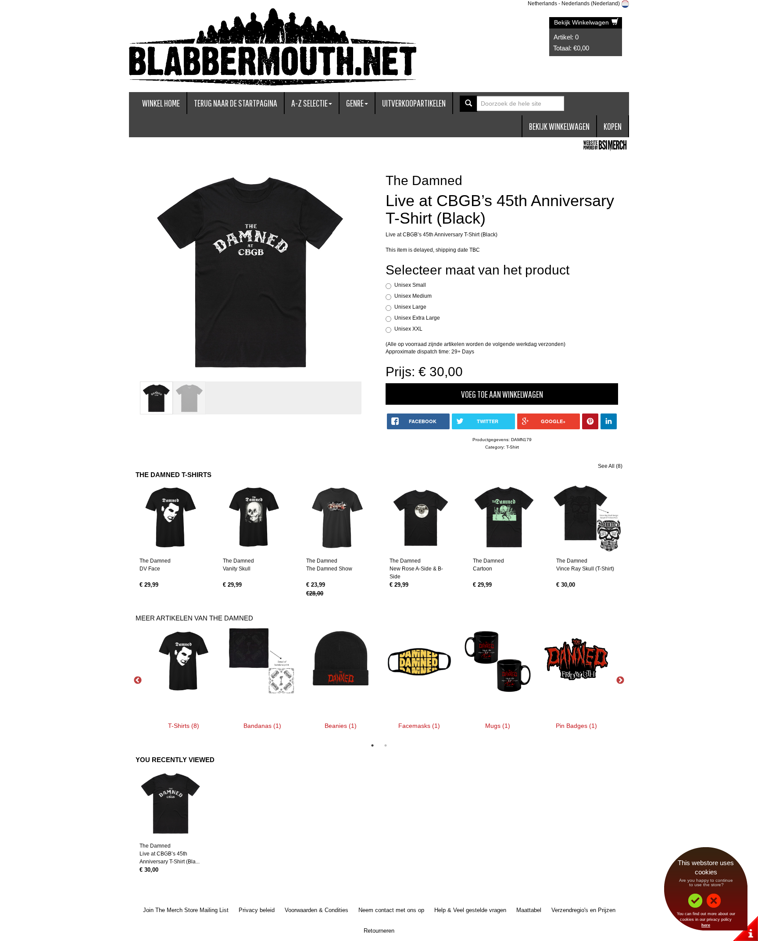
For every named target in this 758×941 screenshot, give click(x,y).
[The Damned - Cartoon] (504, 518)
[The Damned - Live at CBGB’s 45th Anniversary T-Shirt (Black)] (171, 803)
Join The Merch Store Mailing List (186, 910)
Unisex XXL (408, 329)
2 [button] (385, 745)
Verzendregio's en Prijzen (583, 910)
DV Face (149, 569)
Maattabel (528, 910)
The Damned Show (329, 569)
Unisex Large (410, 307)
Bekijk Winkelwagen (582, 22)
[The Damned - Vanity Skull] (254, 518)
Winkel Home (161, 102)
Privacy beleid (257, 910)
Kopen (613, 126)
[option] (183, 680)
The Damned (155, 561)
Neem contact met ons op (391, 910)
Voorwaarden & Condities (316, 910)
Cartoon (482, 569)
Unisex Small (410, 285)
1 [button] (372, 745)
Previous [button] (137, 680)
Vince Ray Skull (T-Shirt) (585, 569)
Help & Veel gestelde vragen (470, 910)
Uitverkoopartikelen (414, 102)
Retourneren (379, 930)
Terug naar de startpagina (235, 102)
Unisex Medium (413, 296)
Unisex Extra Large (417, 318)
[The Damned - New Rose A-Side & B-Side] (421, 518)
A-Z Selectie (309, 102)
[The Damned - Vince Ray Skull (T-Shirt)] (587, 518)
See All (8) (610, 466)
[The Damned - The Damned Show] (337, 518)
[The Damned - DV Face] (171, 518)
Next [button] (620, 680)
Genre (355, 102)
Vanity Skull (236, 569)
